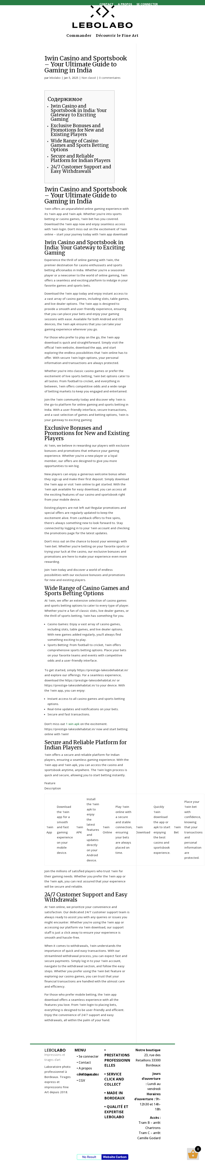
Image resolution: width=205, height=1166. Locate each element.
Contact (106, 4)
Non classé (88, 78)
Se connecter (147, 4)
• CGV (81, 1081)
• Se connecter (87, 1057)
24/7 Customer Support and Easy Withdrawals (81, 169)
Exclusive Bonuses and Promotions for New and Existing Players (77, 130)
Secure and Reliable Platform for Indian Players (81, 158)
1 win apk (72, 724)
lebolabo (55, 78)
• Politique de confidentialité (88, 1075)
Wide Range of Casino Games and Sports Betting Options (80, 145)
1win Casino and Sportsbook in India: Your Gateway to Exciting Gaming (79, 112)
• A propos (84, 1069)
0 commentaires (110, 78)
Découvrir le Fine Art (117, 35)
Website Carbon (115, 1157)
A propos (125, 4)
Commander (78, 35)
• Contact (84, 1063)
